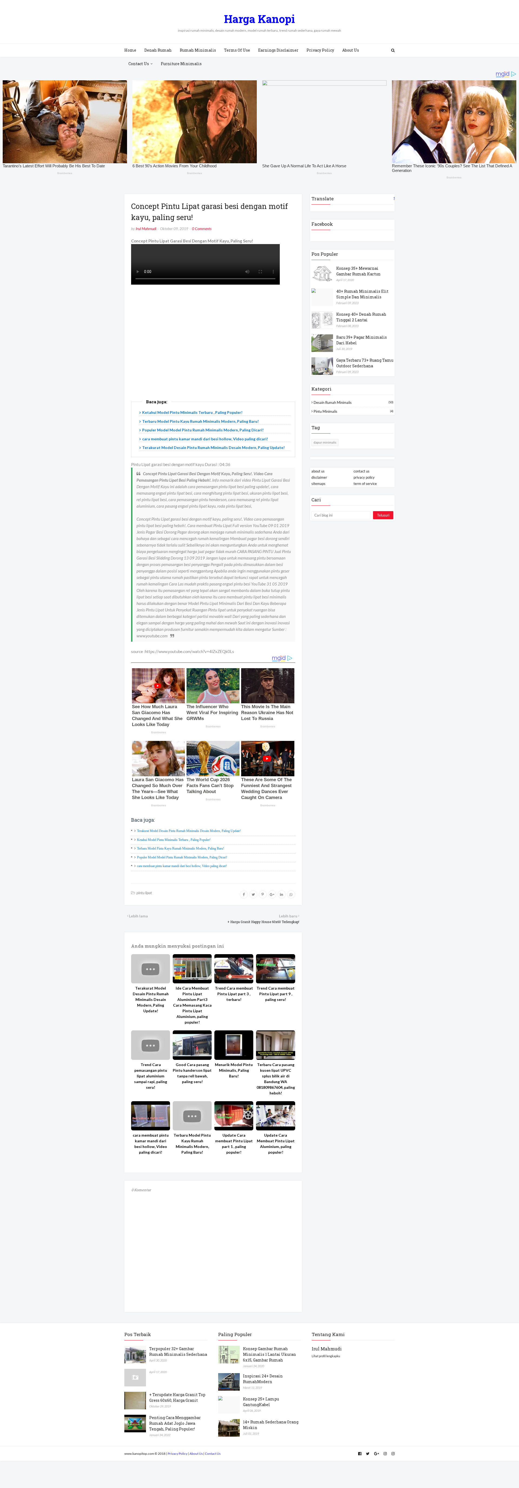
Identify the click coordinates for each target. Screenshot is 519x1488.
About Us (196, 1454)
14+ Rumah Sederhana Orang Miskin (270, 1424)
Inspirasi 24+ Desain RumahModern (263, 1378)
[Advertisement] (213, 348)
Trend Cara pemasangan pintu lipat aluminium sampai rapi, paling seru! (150, 1076)
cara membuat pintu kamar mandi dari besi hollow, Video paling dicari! (205, 439)
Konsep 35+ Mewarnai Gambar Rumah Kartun (358, 271)
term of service (365, 483)
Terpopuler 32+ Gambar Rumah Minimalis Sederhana (178, 1351)
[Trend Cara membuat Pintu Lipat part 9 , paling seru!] (275, 968)
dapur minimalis (325, 442)
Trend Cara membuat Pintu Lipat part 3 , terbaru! (234, 994)
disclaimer (319, 477)
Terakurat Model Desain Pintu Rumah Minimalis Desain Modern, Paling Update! (213, 447)
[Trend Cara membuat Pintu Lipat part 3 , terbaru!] (233, 968)
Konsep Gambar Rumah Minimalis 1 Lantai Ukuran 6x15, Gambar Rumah (269, 1354)
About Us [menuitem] (350, 50)
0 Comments (201, 228)
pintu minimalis (353, 411)
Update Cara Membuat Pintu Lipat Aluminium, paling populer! (276, 1143)
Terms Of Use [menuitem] (237, 50)
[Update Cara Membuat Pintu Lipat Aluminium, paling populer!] (275, 1115)
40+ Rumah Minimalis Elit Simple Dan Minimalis (362, 294)
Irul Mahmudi (146, 228)
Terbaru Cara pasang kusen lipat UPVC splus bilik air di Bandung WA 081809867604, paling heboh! (276, 1078)
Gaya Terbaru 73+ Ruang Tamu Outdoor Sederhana (364, 363)
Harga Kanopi (259, 19)
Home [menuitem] (130, 50)
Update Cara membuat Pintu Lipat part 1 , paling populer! (234, 1143)
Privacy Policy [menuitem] (320, 50)
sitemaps (318, 483)
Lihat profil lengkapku (326, 1356)
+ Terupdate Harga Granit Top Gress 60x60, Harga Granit (177, 1397)
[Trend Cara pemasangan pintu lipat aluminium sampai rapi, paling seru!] (150, 1045)
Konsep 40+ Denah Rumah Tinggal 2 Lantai (361, 317)
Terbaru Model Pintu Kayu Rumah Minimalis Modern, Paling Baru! (200, 421)
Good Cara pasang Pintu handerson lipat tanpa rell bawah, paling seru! (192, 1073)
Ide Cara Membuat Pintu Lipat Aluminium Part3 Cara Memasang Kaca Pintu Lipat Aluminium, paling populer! (192, 1005)
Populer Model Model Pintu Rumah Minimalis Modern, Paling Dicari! (203, 430)
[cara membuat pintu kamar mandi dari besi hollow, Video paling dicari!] (150, 1115)
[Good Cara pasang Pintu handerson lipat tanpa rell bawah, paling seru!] (192, 1045)
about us (318, 471)
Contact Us (213, 1454)
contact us (362, 471)
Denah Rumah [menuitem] (158, 50)
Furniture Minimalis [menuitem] (181, 63)
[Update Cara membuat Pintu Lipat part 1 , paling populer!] (233, 1115)
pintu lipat (144, 892)
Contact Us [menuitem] (138, 63)
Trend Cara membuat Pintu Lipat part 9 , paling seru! (276, 994)
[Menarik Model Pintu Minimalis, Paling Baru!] (233, 1045)
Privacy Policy (177, 1454)
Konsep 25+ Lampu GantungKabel (261, 1401)
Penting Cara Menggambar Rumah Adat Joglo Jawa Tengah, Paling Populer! (175, 1423)
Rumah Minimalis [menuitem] (198, 50)
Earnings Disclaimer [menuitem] (278, 50)
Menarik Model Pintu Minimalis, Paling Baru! (234, 1070)
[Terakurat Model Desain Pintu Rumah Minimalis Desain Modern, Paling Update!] (150, 968)
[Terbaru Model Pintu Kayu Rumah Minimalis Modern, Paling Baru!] (192, 1115)
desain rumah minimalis (353, 402)
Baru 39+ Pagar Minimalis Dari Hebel (361, 340)
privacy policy (364, 477)
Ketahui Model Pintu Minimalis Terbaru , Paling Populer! (192, 412)
